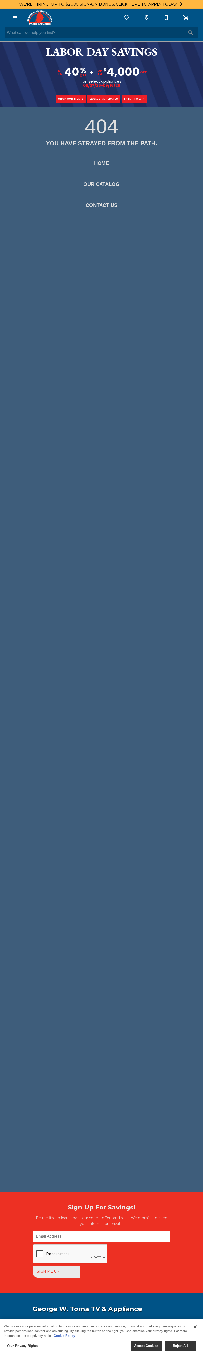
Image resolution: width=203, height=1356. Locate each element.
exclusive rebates (104, 99)
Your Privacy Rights (22, 1346)
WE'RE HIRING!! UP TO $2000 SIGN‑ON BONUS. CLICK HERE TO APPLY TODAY (98, 4)
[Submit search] (190, 32)
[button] (15, 18)
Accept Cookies (146, 1346)
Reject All (180, 1346)
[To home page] (39, 17)
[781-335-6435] (166, 18)
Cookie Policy (64, 1336)
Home (101, 163)
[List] (127, 18)
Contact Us (101, 205)
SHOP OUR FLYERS (71, 99)
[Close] (195, 1326)
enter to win (134, 99)
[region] (101, 1337)
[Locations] (146, 18)
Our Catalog (101, 184)
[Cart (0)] (186, 18)
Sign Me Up (48, 1271)
